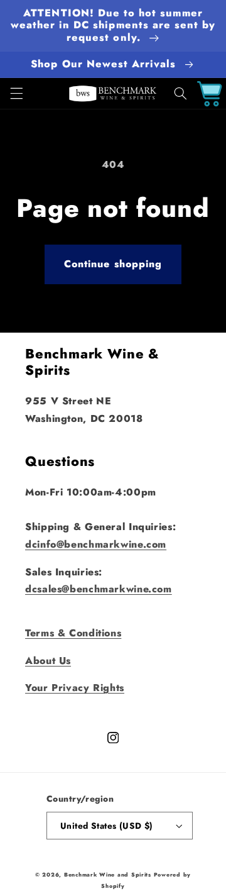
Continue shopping (113, 264)
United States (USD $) (106, 825)
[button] (16, 93)
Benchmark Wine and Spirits (107, 874)
